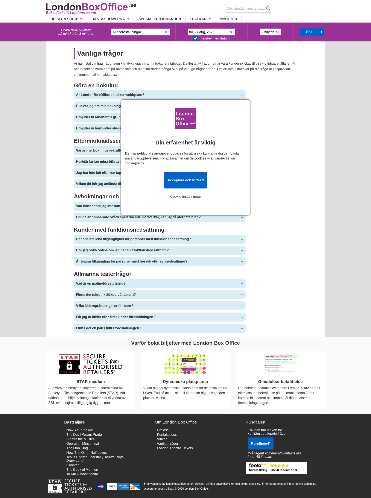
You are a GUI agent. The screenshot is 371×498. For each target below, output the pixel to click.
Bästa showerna (108, 19)
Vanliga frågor (167, 443)
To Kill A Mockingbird (82, 474)
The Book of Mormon (82, 469)
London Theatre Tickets (175, 448)
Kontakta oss (167, 434)
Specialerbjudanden (159, 19)
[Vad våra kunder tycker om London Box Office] (276, 468)
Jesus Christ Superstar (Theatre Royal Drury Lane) (95, 458)
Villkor (162, 439)
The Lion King (77, 448)
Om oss (163, 430)
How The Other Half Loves (86, 452)
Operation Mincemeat (82, 443)
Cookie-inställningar (185, 196)
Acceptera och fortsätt (185, 180)
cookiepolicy (134, 163)
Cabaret (72, 465)
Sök (309, 32)
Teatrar (198, 19)
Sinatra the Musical (81, 439)
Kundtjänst (260, 443)
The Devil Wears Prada (84, 434)
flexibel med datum (215, 38)
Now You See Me (79, 430)
